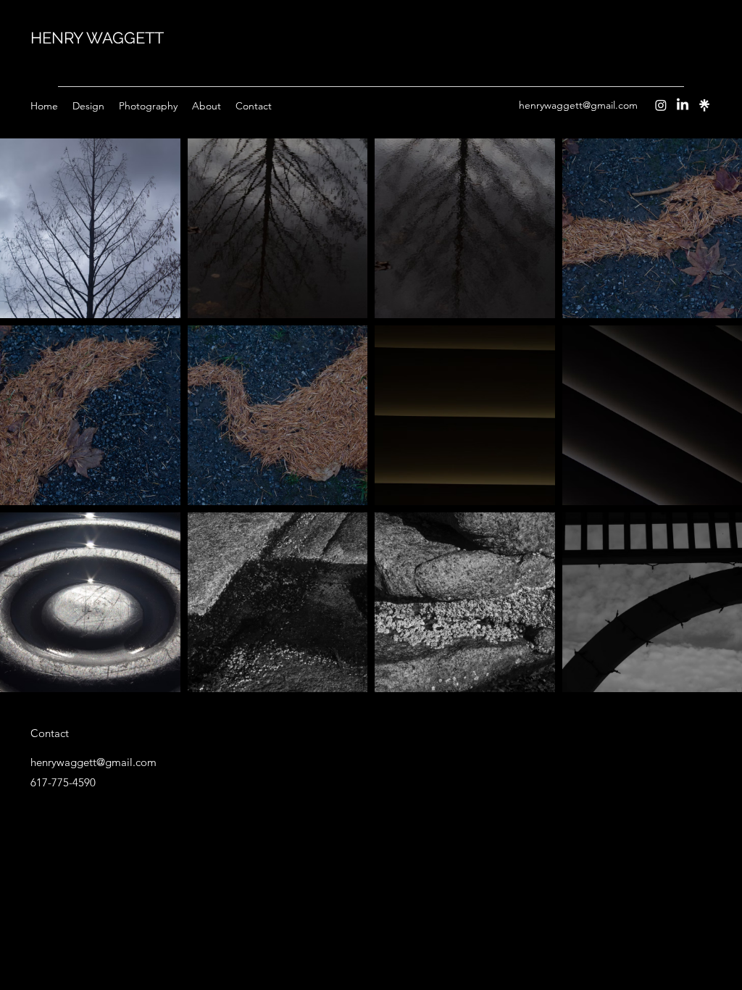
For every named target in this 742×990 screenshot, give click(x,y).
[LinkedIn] (682, 105)
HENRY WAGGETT (97, 37)
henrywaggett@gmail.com (578, 105)
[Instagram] (661, 105)
